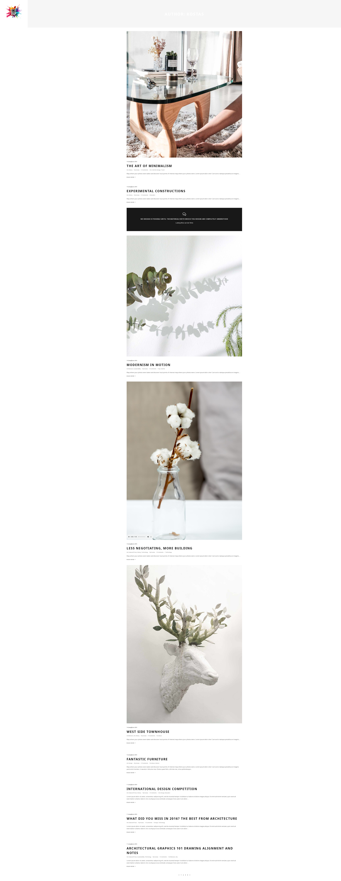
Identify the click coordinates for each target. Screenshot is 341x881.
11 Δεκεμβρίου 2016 (132, 784)
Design (159, 170)
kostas (138, 170)
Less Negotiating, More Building (160, 548)
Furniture (159, 736)
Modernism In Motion (149, 365)
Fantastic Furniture (147, 759)
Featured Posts (133, 552)
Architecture (130, 369)
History (130, 170)
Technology (145, 552)
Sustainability (137, 369)
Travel (162, 170)
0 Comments (144, 170)
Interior (157, 763)
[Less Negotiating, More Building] (184, 461)
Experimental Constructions (156, 191)
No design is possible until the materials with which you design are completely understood (184, 219)
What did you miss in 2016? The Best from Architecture (182, 818)
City (159, 369)
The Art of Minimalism (149, 166)
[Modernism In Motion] (184, 296)
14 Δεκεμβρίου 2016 (132, 161)
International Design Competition (162, 789)
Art (127, 170)
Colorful (154, 170)
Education (152, 195)
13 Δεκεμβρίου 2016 (132, 755)
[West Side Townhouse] (184, 644)
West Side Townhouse (148, 732)
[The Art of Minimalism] (184, 94)
